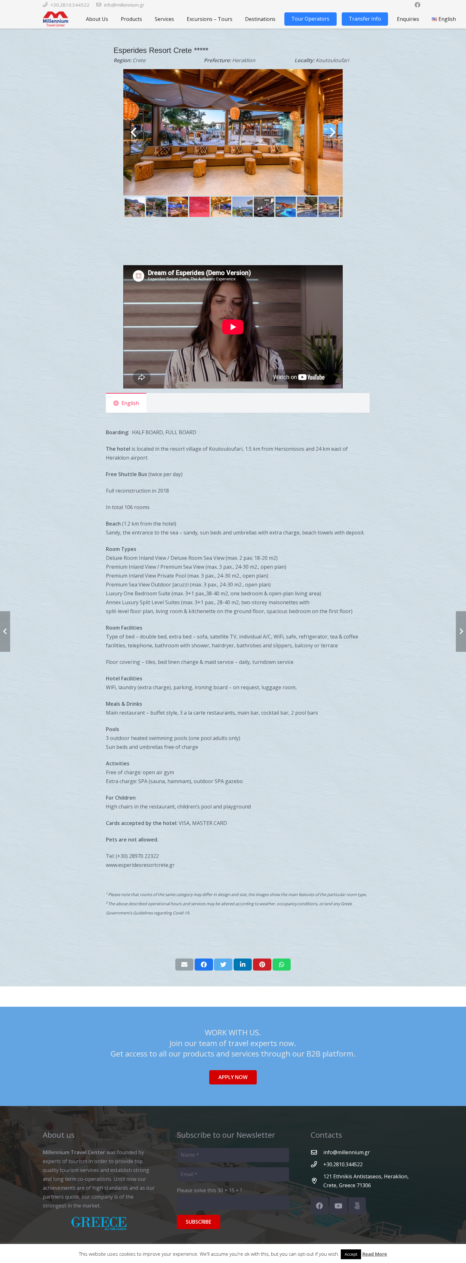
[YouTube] (338, 1206)
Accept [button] (351, 1254)
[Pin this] (262, 965)
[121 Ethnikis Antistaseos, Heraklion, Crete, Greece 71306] (317, 1181)
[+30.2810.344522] (317, 1164)
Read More (374, 1254)
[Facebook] (319, 1206)
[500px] (357, 1206)
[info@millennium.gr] (317, 1152)
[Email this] (184, 965)
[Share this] (204, 965)
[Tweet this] (223, 965)
